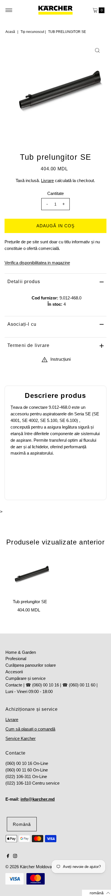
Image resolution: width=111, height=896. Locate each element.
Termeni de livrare (28, 345)
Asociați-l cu (22, 324)
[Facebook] (8, 856)
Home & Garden (20, 652)
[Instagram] (15, 856)
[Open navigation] (9, 10)
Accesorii (14, 671)
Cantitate (55, 193)
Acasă (10, 32)
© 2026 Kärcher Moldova (28, 866)
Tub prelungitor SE (30, 601)
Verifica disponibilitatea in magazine (37, 262)
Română (22, 824)
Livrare (47, 180)
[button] (96, 893)
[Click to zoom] (97, 50)
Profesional (15, 658)
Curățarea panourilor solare (30, 665)
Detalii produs (23, 281)
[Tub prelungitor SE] (30, 575)
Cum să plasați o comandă (30, 729)
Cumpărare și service (25, 678)
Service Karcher (20, 738)
